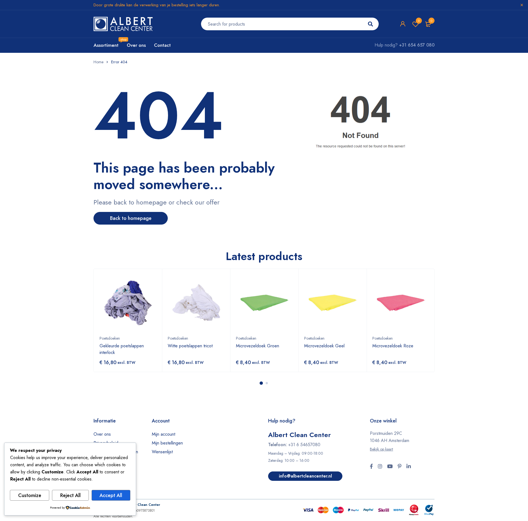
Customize (29, 495)
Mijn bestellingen (167, 443)
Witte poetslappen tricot (190, 346)
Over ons (102, 434)
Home (98, 62)
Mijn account (163, 434)
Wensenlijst (162, 452)
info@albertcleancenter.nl (305, 476)
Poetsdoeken (110, 338)
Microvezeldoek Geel (324, 346)
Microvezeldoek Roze (392, 346)
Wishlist (419, 20)
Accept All (111, 495)
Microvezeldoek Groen (257, 346)
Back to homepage (131, 218)
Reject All (70, 495)
